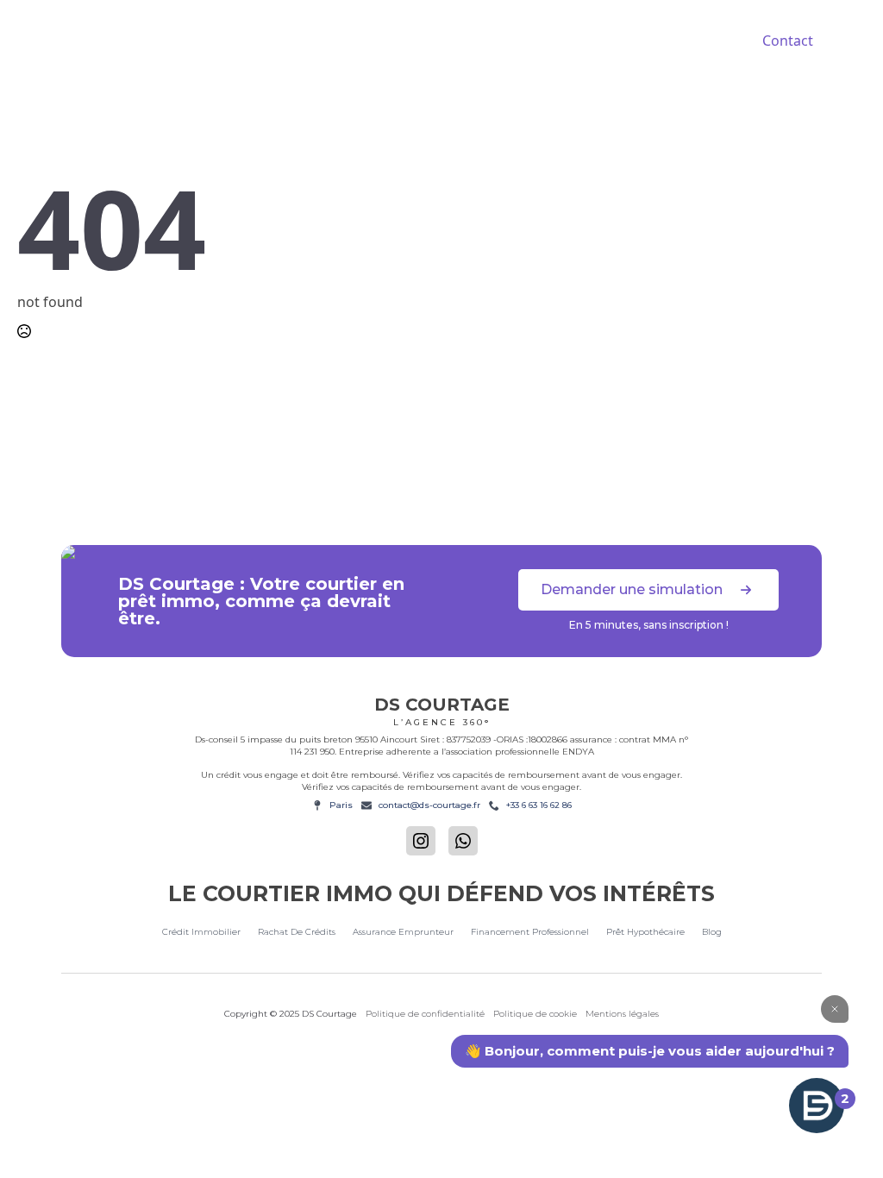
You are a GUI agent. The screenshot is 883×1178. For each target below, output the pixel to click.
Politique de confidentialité (425, 1013)
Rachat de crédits (296, 931)
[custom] (463, 840)
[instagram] (420, 840)
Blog (712, 931)
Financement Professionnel (530, 931)
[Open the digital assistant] (816, 1105)
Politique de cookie (535, 1013)
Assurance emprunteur (403, 931)
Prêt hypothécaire (645, 931)
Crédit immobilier (201, 931)
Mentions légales (622, 1013)
